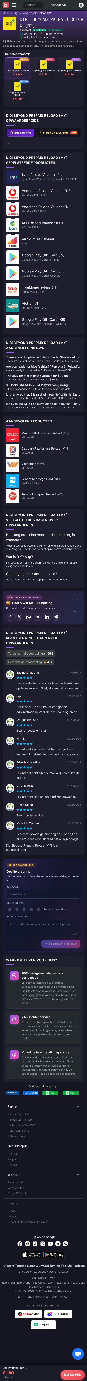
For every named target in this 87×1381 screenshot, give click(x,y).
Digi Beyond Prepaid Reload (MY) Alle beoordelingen (32, 847)
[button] (43, 1106)
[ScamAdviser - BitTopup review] (28, 1314)
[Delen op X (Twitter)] (19, 617)
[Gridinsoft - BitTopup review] (58, 1314)
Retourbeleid (15, 1182)
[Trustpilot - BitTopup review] (43, 1324)
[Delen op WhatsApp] (28, 617)
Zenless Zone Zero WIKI (22, 1125)
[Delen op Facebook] (10, 617)
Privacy (12, 1216)
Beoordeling (15, 902)
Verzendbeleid (16, 1187)
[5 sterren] (38, 909)
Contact (12, 1164)
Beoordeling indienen (63, 943)
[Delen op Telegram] (38, 617)
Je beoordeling (17, 916)
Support (12, 1159)
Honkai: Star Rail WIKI (20, 1119)
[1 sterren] (10, 909)
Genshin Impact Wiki (20, 1114)
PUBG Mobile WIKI (18, 1130)
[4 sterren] (31, 909)
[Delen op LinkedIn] (47, 617)
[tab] (20, 133)
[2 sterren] (17, 909)
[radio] (18, 677)
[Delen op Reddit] (56, 617)
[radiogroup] (24, 677)
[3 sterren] (24, 909)
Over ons (13, 1153)
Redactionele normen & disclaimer (28, 1222)
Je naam (12, 886)
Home (6, 13)
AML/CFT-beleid (17, 1193)
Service (12, 1211)
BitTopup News (17, 1136)
